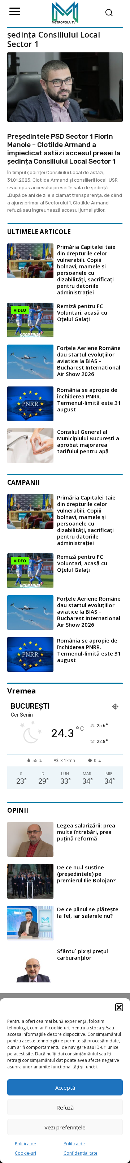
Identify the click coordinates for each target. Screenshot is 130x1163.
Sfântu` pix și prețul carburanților (82, 954)
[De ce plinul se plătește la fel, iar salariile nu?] (30, 923)
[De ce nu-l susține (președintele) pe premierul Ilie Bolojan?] (30, 881)
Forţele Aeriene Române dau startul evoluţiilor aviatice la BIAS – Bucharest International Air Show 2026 (89, 360)
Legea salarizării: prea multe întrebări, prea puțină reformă (86, 832)
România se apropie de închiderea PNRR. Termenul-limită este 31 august (89, 399)
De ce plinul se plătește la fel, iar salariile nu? (87, 912)
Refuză (65, 1107)
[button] (119, 1007)
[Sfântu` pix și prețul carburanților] (30, 965)
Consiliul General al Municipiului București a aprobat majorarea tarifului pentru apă (88, 441)
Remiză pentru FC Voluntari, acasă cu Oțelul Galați (82, 312)
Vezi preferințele (65, 1127)
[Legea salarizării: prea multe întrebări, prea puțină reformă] (30, 839)
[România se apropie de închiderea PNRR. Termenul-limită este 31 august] (30, 403)
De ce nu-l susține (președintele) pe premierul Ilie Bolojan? (86, 874)
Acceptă (65, 1087)
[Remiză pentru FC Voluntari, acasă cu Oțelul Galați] (30, 320)
